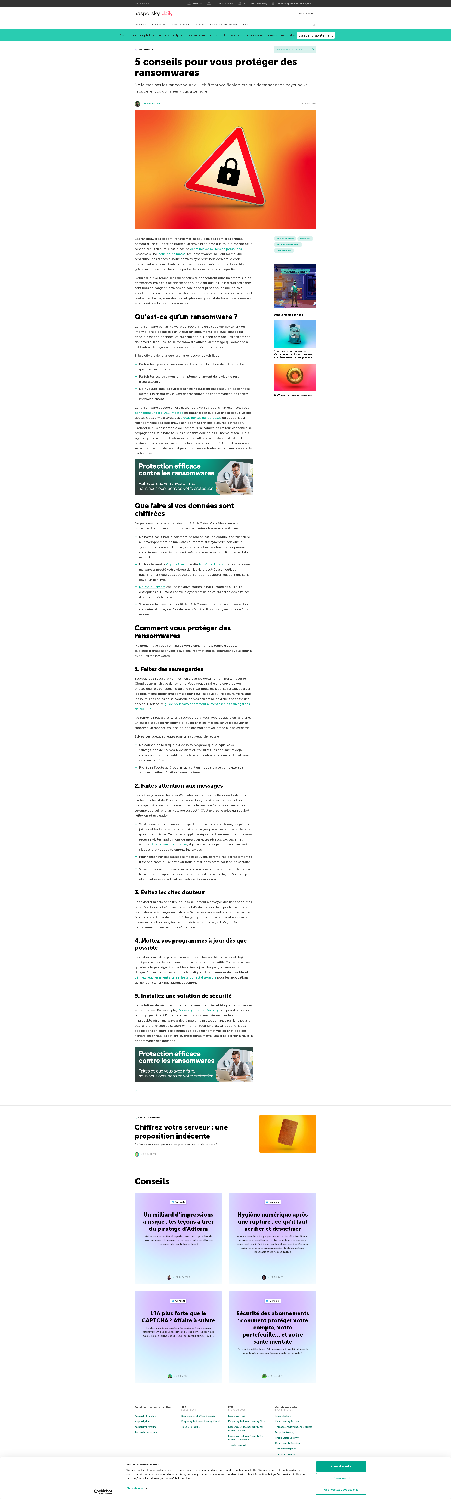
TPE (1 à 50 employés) (222, 3)
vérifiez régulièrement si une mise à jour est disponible (175, 977)
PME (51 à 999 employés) (255, 3)
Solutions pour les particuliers (153, 1407)
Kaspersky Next (236, 1416)
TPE (183, 1407)
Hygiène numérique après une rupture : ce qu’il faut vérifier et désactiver (272, 1221)
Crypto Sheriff (176, 564)
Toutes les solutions (146, 1432)
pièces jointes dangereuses (201, 418)
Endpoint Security (285, 1432)
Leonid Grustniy (151, 103)
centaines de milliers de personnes (216, 249)
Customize (339, 1478)
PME (230, 1407)
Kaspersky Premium (145, 1427)
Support (200, 24)
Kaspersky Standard (145, 1416)
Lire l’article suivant (149, 1117)
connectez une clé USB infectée (159, 413)
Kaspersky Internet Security (198, 1010)
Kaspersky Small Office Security (198, 1416)
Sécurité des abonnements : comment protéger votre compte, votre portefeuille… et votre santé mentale (272, 1327)
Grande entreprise (286, 1407)
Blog (245, 24)
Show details (134, 1488)
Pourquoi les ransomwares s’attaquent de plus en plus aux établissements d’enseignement (293, 354)
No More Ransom (212, 564)
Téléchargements (180, 24)
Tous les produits (190, 1427)
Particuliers (197, 3)
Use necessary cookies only (341, 1489)
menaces (305, 238)
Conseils (180, 1202)
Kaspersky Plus (143, 1421)
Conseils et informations (223, 24)
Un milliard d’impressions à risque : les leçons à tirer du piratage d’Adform (178, 1221)
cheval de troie (285, 238)
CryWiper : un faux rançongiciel (293, 394)
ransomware (145, 49)
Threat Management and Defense (293, 1427)
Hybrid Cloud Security (287, 1438)
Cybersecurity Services (287, 1421)
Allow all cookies (341, 1466)
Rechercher (313, 49)
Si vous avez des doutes (169, 844)
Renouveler (158, 24)
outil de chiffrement (288, 244)
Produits (139, 24)
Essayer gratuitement (315, 35)
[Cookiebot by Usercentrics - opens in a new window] (103, 1492)
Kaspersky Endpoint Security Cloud (200, 1421)
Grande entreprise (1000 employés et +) (295, 3)
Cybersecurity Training (287, 1443)
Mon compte (306, 13)
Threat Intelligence (285, 1448)
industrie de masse (172, 254)
